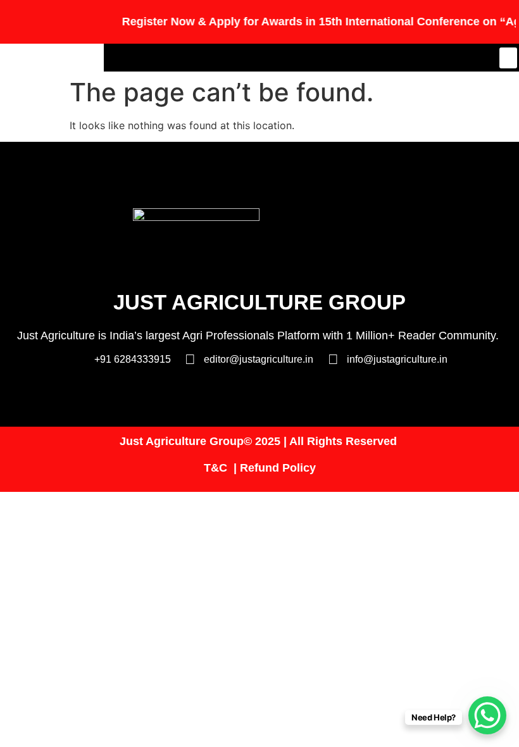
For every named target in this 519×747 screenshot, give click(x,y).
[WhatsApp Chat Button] (487, 715)
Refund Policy (278, 467)
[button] (508, 57)
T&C (215, 467)
